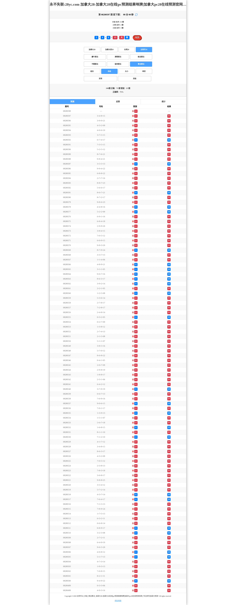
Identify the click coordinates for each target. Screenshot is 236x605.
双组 (134, 79)
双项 (100, 79)
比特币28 (144, 50)
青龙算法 (141, 64)
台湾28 (126, 50)
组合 (92, 71)
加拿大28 (92, 50)
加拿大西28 (109, 50)
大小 (126, 71)
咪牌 (137, 37)
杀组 (109, 71)
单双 (144, 71)
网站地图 (118, 601)
